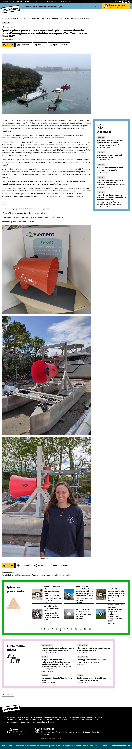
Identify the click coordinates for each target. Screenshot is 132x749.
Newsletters (51, 1)
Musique (42, 6)
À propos (5, 1)
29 (90, 628)
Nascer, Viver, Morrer (117, 7)
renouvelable (45, 575)
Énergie (5, 575)
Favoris (80, 6)
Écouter (10, 45)
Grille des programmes (20, 1)
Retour (9, 694)
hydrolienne (56, 575)
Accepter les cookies (120, 745)
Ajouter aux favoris (60, 45)
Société (44, 657)
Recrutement (17, 731)
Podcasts (52, 6)
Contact (15, 729)
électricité (13, 575)
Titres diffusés (38, 1)
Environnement (24, 575)
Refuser (104, 745)
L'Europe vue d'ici (35, 18)
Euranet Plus (65, 128)
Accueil (4, 18)
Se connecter (92, 6)
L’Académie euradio (20, 733)
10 (76, 628)
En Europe (5, 23)
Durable (35, 575)
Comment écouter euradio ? (51, 739)
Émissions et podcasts (18, 18)
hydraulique (67, 575)
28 (85, 628)
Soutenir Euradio (66, 1)
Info (35, 6)
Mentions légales (18, 735)
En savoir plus (92, 745)
